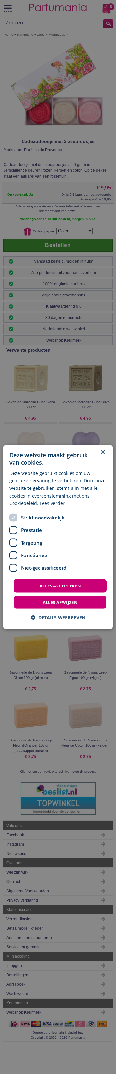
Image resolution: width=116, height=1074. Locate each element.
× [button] (102, 452)
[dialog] (58, 537)
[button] (58, 617)
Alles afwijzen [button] (60, 602)
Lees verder (52, 503)
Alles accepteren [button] (60, 585)
